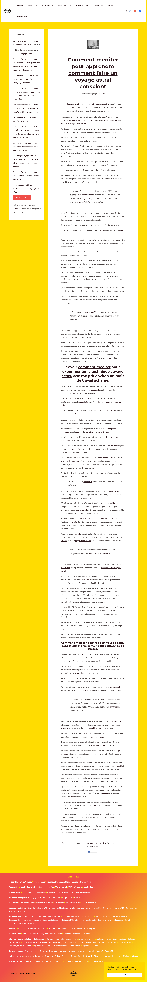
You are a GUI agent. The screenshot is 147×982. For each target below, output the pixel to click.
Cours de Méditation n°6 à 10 (63, 908)
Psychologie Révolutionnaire (76, 961)
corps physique (115, 721)
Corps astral (67, 897)
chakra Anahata (59, 942)
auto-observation (76, 120)
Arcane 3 (46, 951)
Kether (57, 956)
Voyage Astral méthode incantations (45, 897)
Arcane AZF (78, 934)
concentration (103, 432)
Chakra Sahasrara (60, 946)
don (16, 208)
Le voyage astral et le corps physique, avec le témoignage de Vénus (26, 188)
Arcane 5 (64, 951)
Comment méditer (93, 60)
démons (95, 805)
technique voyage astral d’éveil (73, 124)
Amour (21, 928)
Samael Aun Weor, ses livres (37, 961)
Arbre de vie (38, 956)
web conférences (85, 195)
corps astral (82, 510)
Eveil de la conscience (25, 923)
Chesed (80, 956)
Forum (110, 5)
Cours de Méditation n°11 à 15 (89, 908)
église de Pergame (29, 942)
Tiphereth (98, 956)
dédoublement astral (24, 44)
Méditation (32, 5)
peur (82, 107)
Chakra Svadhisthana (69, 939)
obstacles (70, 107)
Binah (73, 956)
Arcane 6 (73, 951)
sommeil (80, 202)
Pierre (102, 93)
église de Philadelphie (43, 946)
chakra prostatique (86, 939)
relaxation (89, 432)
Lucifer (87, 934)
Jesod (119, 956)
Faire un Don (22, 16)
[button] (126, 10)
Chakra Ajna (14, 946)
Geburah (88, 956)
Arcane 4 (55, 951)
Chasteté (58, 934)
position (79, 432)
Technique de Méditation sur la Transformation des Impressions (85, 920)
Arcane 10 (109, 951)
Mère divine (78, 897)
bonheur (64, 303)
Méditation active (89, 903)
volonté (86, 398)
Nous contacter (64, 5)
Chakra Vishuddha (92, 942)
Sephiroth (49, 956)
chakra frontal (25, 946)
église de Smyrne (104, 939)
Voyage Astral (47, 5)
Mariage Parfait (56, 961)
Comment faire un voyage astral (26, 41)
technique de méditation (76, 414)
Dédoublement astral (83, 892)
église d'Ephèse (53, 939)
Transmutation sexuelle (57, 928)
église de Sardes (125, 942)
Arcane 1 (28, 951)
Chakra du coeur (75, 928)
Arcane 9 (99, 951)
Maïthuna (67, 934)
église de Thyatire (76, 942)
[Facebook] (130, 11)
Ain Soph (28, 956)
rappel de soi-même (111, 120)
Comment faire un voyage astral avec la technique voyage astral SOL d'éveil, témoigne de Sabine (26, 108)
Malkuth (126, 956)
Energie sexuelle (46, 934)
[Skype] (140, 11)
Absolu (20, 956)
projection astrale (113, 491)
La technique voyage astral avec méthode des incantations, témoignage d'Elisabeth (25, 79)
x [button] (143, 964)
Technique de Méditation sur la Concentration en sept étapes (33, 920)
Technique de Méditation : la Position (45, 916)
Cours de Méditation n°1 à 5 (38, 908)
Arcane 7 (81, 951)
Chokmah (66, 956)
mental (74, 522)
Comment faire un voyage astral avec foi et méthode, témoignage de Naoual (26, 176)
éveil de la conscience (102, 402)
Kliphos (135, 956)
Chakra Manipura (119, 939)
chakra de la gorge (108, 942)
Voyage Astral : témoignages (34, 892)
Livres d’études (82, 5)
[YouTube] (135, 11)
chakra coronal (74, 946)
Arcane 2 (37, 951)
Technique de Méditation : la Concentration (112, 916)
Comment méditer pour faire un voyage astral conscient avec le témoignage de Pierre (25, 146)
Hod (113, 956)
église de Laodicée (90, 946)
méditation (90, 120)
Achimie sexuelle (96, 961)
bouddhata (83, 402)
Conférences (98, 5)
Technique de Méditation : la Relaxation (78, 916)
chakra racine (38, 939)
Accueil (20, 5)
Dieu (72, 797)
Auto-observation (73, 903)
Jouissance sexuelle (30, 934)
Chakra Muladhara (24, 939)
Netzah (107, 956)
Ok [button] (125, 975)
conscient (76, 461)
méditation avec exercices (99, 553)
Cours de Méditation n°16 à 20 (115, 908)
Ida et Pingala (89, 928)
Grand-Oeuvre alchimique (36, 928)
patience (87, 690)
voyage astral (26, 53)
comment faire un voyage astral (96, 104)
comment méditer (89, 312)
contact (102, 230)
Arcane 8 (90, 951)
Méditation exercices (44, 903)
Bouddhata (59, 903)
